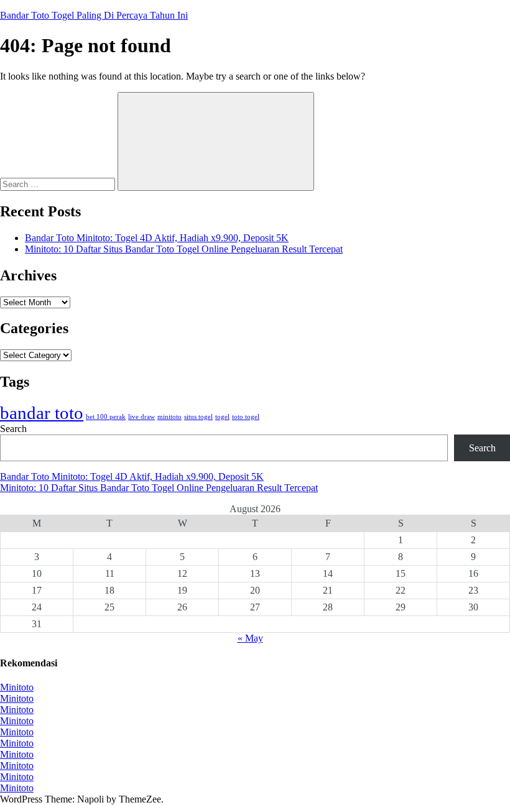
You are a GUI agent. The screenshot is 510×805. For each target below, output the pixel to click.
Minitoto (17, 687)
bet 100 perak (106, 416)
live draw (141, 416)
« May (250, 638)
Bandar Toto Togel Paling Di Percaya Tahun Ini (94, 15)
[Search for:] (59, 183)
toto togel (245, 416)
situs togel (198, 416)
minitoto (169, 416)
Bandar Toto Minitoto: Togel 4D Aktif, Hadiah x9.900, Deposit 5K (157, 237)
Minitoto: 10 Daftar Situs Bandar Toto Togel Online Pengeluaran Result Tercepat (184, 249)
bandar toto (41, 413)
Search (13, 428)
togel (222, 416)
